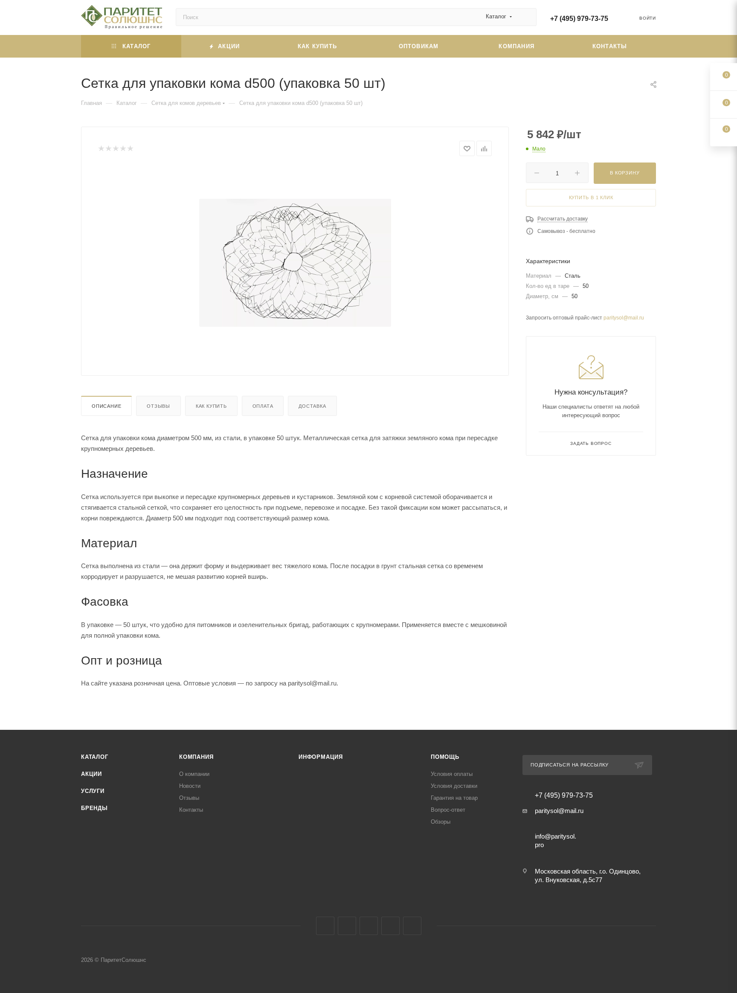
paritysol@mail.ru (624, 318)
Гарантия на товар (454, 798)
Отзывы (158, 406)
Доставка (312, 406)
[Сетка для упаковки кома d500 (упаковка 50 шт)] (295, 263)
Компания (196, 757)
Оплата (262, 406)
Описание (106, 406)
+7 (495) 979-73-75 (579, 18)
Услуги (92, 791)
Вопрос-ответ (448, 810)
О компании (194, 774)
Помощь (445, 757)
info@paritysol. (555, 836)
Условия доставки (454, 786)
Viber (390, 926)
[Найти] (526, 17)
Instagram (347, 926)
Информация (321, 757)
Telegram (369, 926)
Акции (91, 774)
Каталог (94, 757)
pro (539, 844)
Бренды (94, 808)
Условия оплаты (452, 774)
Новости (189, 786)
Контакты (191, 810)
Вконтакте (325, 926)
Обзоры (440, 822)
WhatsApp (412, 926)
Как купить (211, 406)
